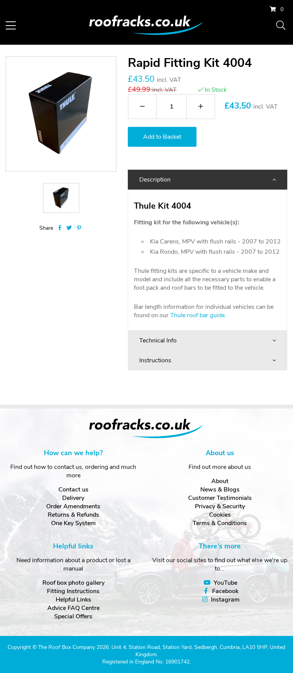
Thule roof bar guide (197, 315)
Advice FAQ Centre (73, 608)
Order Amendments (73, 506)
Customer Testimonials (220, 498)
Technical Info (158, 340)
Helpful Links (73, 599)
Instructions (155, 360)
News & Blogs (220, 489)
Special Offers (73, 616)
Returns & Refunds (73, 515)
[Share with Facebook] (59, 228)
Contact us (73, 489)
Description (155, 179)
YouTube (225, 583)
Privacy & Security (220, 506)
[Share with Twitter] (69, 228)
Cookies (220, 515)
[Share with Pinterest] (79, 228)
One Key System (73, 523)
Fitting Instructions (73, 591)
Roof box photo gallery (73, 583)
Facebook (225, 591)
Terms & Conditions (220, 523)
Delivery (73, 498)
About (220, 481)
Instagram (225, 599)
